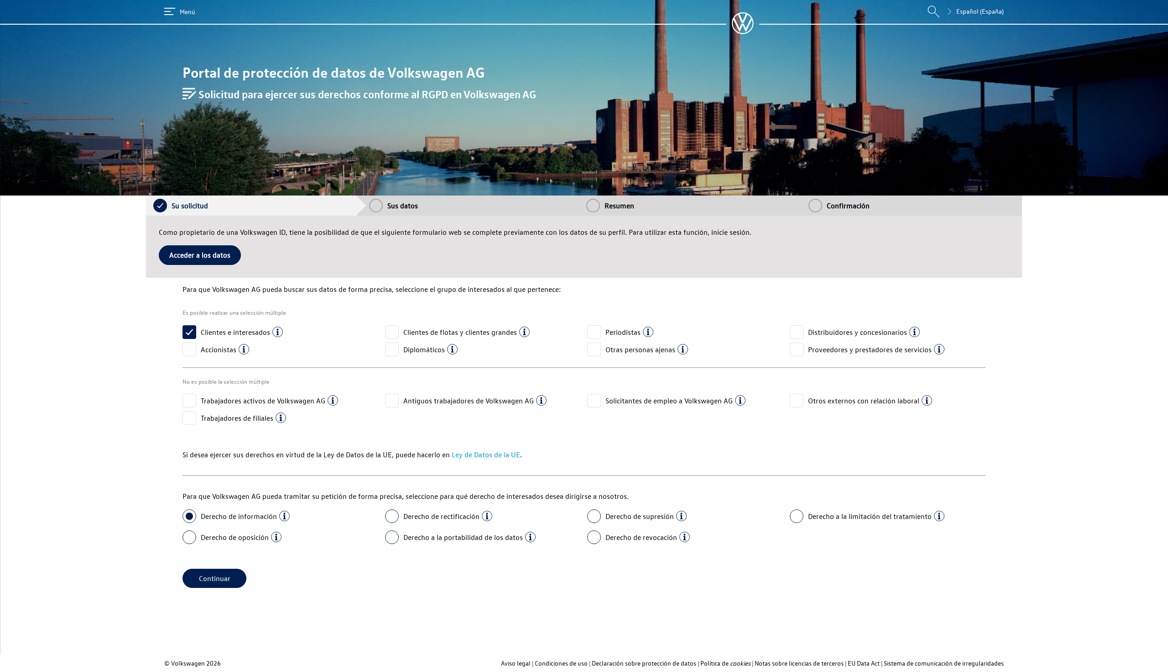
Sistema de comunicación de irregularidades (944, 663)
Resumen (619, 205)
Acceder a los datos (199, 254)
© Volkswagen (185, 663)
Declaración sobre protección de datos (644, 663)
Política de (725, 663)
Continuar (214, 578)
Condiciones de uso (561, 663)
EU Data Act (864, 663)
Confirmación (848, 205)
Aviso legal (516, 663)
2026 (213, 663)
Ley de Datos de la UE (486, 454)
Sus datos (402, 205)
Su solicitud (190, 205)
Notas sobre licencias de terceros (799, 663)
